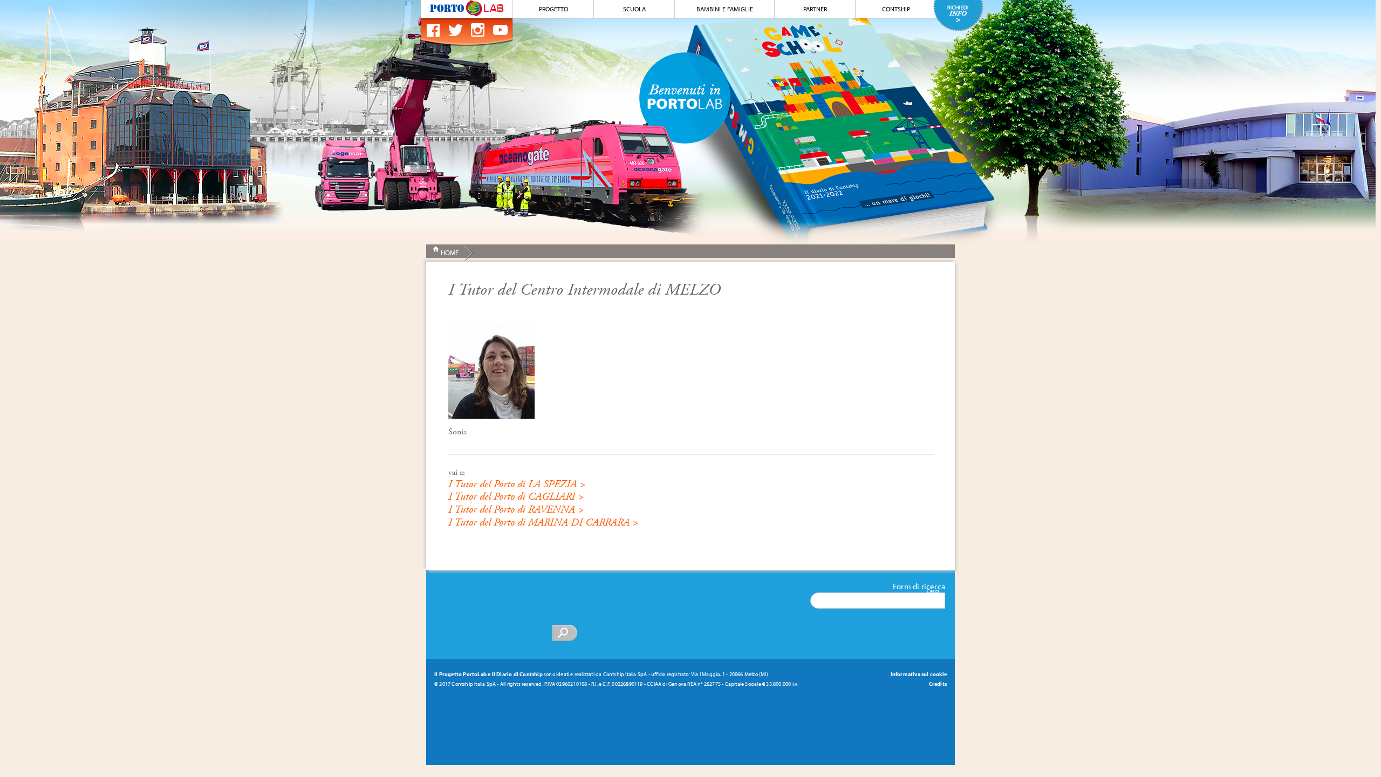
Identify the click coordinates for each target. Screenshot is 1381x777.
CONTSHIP (896, 9)
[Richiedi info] (958, 15)
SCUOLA (634, 9)
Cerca (933, 591)
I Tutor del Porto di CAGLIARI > (516, 496)
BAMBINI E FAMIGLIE (724, 9)
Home (450, 252)
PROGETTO (553, 9)
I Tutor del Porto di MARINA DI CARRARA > (543, 522)
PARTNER (815, 9)
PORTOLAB (466, 8)
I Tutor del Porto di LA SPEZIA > (516, 484)
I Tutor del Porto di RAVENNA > (516, 509)
